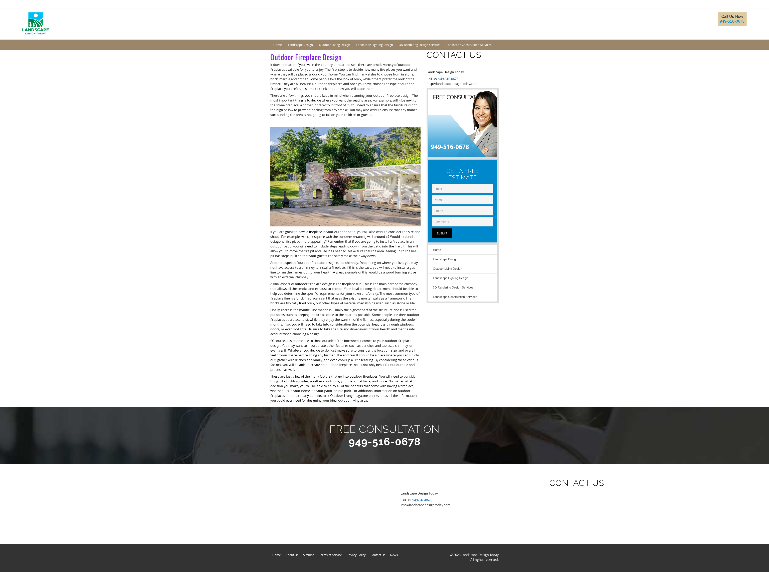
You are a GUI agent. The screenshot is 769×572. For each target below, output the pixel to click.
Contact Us (377, 555)
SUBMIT (442, 233)
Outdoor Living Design (447, 268)
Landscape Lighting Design (450, 278)
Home (437, 249)
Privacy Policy (356, 555)
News (394, 555)
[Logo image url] (35, 23)
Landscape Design (445, 259)
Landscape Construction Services (455, 297)
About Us (292, 555)
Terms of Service (330, 555)
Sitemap (308, 555)
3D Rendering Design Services (453, 287)
